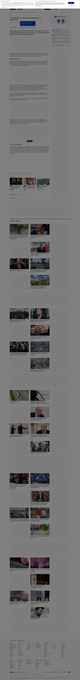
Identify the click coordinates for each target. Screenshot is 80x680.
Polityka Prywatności (4, 7)
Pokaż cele (71, 5)
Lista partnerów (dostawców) (38, 5)
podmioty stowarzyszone (15, 2)
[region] (40, 4)
